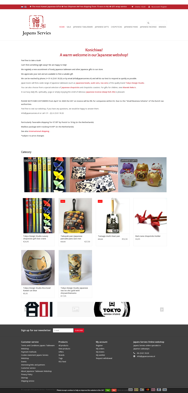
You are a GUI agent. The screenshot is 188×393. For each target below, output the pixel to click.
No (114, 390)
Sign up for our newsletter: (36, 330)
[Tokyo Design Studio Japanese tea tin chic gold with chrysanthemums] (75, 267)
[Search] (148, 23)
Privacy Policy (26, 374)
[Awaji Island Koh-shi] (39, 309)
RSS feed (62, 361)
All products (63, 345)
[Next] (162, 309)
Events (24, 361)
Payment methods (28, 352)
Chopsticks (116, 27)
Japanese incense (148, 27)
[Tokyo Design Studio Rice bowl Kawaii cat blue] (38, 267)
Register (99, 345)
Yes (108, 390)
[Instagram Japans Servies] (165, 330)
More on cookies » (124, 390)
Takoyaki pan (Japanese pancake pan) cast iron (71, 237)
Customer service (28, 368)
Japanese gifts (102, 27)
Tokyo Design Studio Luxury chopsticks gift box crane (35, 237)
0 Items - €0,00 (140, 7)
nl (22, 7)
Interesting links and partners (33, 365)
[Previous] (26, 309)
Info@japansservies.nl (146, 356)
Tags (61, 358)
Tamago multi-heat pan (109, 236)
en (25, 7)
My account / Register (159, 7)
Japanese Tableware (83, 27)
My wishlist (100, 355)
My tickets (100, 352)
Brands (162, 27)
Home (62, 27)
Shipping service (27, 381)
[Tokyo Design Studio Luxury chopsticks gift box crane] (38, 215)
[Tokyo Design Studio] (112, 309)
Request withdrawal (104, 358)
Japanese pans (131, 27)
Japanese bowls (83, 83)
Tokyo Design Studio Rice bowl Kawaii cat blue (37, 289)
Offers (61, 352)
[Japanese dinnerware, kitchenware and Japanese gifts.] (36, 25)
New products (64, 348)
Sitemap (24, 377)
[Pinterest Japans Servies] (160, 330)
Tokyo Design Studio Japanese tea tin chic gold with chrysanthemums (74, 290)
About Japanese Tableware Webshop (36, 371)
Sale (69, 27)
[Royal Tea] (76, 309)
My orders (100, 348)
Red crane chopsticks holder (148, 236)
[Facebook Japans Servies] (156, 330)
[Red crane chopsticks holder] (150, 215)
